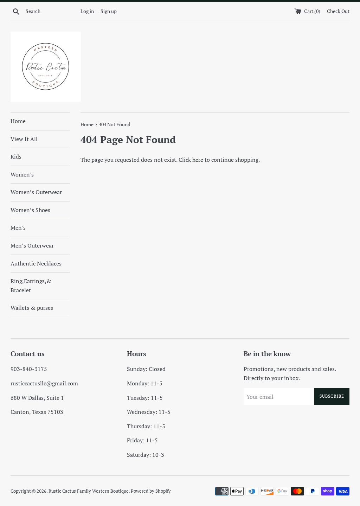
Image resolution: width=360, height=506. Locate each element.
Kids (16, 156)
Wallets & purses (32, 308)
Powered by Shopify (151, 491)
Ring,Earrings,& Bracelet (31, 285)
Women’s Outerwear (36, 192)
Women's (22, 174)
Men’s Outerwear (32, 245)
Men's (18, 227)
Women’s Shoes (30, 210)
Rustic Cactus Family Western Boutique (89, 491)
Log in (87, 11)
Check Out (338, 11)
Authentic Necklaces (36, 263)
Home (18, 121)
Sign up (109, 11)
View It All (24, 139)
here (197, 160)
